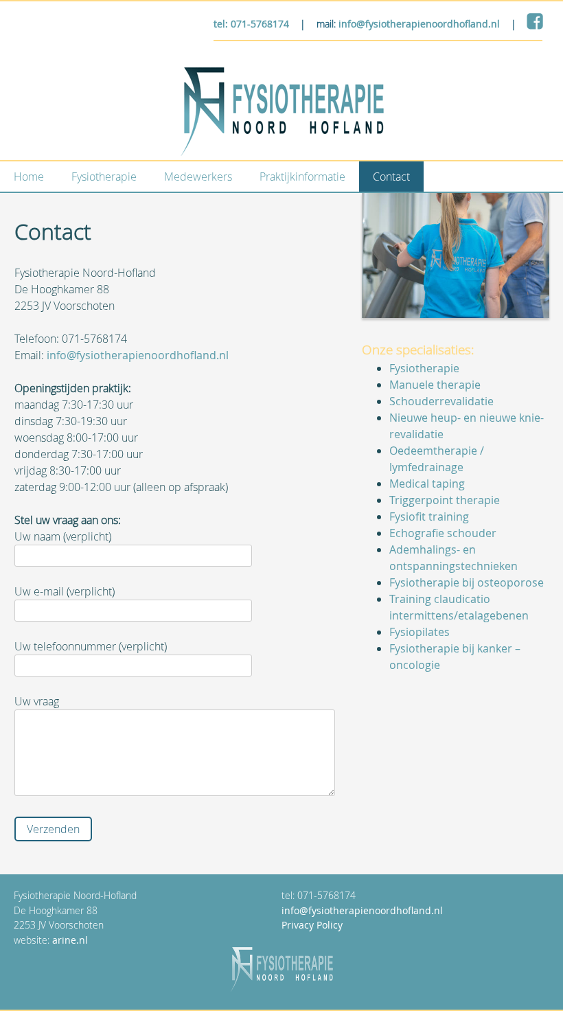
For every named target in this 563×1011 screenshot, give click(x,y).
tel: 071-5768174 (251, 23)
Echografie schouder (442, 533)
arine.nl (70, 939)
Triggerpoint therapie (444, 500)
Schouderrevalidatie (441, 401)
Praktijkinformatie (302, 176)
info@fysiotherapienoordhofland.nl (419, 23)
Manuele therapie (435, 384)
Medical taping (427, 483)
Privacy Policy (312, 924)
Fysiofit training (429, 516)
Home (29, 176)
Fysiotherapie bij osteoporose (466, 582)
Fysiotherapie (104, 176)
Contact (391, 176)
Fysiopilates (419, 631)
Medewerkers (198, 176)
